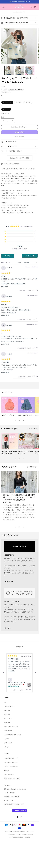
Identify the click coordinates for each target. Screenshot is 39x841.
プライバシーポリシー (13, 834)
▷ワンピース (8, 718)
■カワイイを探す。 (9, 706)
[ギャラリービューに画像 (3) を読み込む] (29, 70)
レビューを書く (31, 256)
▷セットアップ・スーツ (11, 727)
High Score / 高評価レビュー (26, 452)
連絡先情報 (27, 837)
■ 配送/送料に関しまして (11, 758)
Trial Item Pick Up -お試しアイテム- (9, 452)
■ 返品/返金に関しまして (11, 762)
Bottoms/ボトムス (25, 415)
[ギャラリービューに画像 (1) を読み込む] (9, 70)
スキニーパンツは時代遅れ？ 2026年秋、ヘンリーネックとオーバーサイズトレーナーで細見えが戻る (19, 497)
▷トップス (7, 710)
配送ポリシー (7, 92)
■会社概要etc (8, 739)
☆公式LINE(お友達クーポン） (13, 735)
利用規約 (6, 770)
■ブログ (6, 747)
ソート (19, 262)
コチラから (7, 582)
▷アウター (7, 722)
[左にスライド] (2, 71)
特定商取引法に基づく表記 (12, 778)
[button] (4, 7)
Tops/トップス (6, 415)
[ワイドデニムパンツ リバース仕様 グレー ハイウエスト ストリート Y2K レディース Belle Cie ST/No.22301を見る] (29, 685)
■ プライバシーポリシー (11, 766)
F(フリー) (6, 109)
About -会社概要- (9, 774)
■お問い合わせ (8, 743)
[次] (35, 673)
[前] (3, 673)
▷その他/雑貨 (8, 731)
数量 (2, 117)
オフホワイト (8, 102)
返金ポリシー (30, 831)
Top (5, 702)
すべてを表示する (32, 429)
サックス (19, 102)
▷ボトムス (7, 714)
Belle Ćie (12, 831)
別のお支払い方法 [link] (19, 136)
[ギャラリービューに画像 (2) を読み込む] (19, 70)
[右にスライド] (37, 71)
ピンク (29, 102)
